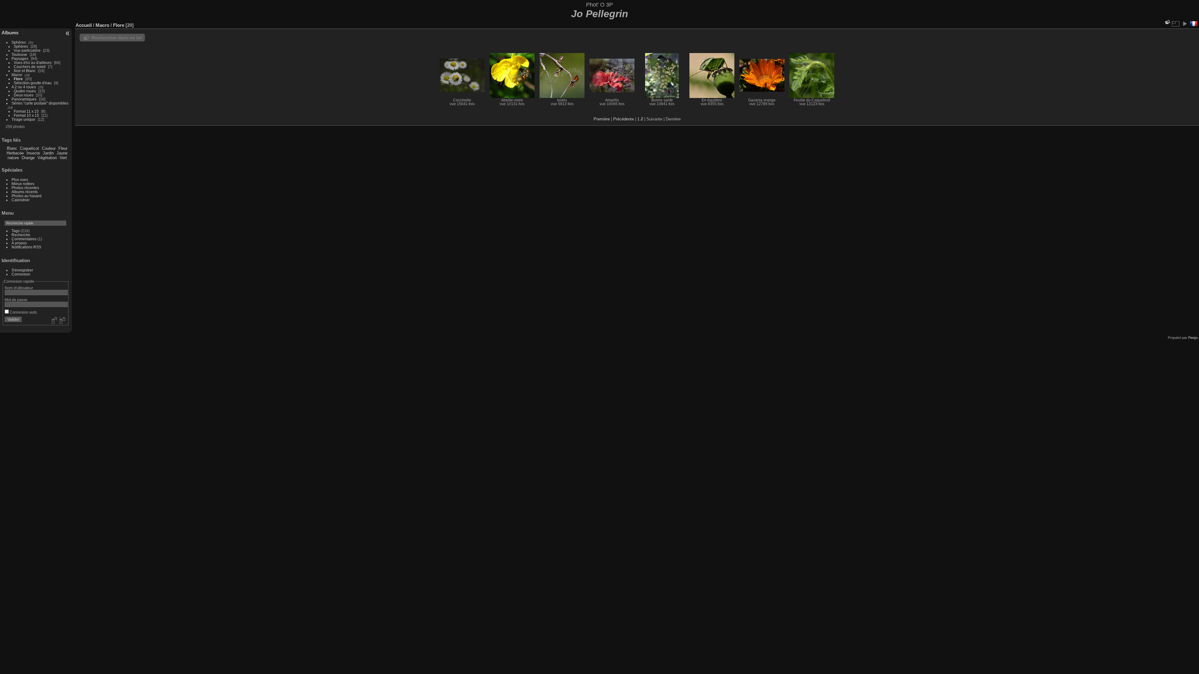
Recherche (21, 235)
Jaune (62, 153)
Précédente (623, 119)
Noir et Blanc (25, 71)
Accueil (84, 25)
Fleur (62, 148)
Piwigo (1193, 337)
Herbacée (15, 153)
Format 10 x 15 (26, 115)
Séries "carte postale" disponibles (41, 103)
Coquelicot (29, 148)
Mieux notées (23, 184)
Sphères (19, 42)
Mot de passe (16, 300)
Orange (28, 157)
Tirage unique (23, 119)
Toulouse (19, 54)
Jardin (48, 153)
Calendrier (21, 200)
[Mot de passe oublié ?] (62, 321)
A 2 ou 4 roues (24, 87)
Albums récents (25, 192)
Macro (17, 75)
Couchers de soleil (30, 67)
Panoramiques (24, 99)
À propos (19, 243)
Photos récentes (25, 188)
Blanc (12, 148)
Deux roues (23, 95)
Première (602, 119)
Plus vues (20, 180)
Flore (18, 79)
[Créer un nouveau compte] (54, 321)
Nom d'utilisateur (19, 288)
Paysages (20, 58)
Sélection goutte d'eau (33, 83)
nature (13, 157)
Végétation (47, 157)
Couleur (49, 148)
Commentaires (24, 239)
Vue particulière (27, 50)
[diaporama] (1185, 24)
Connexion (21, 274)
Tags (16, 231)
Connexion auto (23, 312)
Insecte (33, 153)
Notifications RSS (26, 247)
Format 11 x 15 (26, 111)
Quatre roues (25, 91)
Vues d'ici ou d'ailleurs (33, 63)
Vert (63, 157)
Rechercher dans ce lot (116, 37)
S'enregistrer (22, 270)
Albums (10, 32)
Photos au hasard (27, 196)
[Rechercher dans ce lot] (1167, 22)
